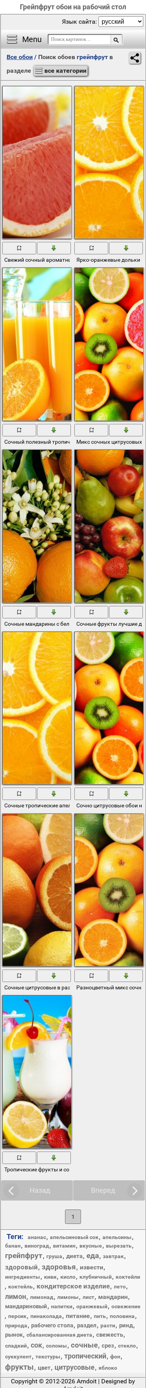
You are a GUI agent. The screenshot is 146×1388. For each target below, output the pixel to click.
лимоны (68, 1297)
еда (92, 1255)
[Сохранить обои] (54, 248)
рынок (14, 1334)
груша (54, 1256)
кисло (68, 1277)
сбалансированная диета (59, 1335)
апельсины (117, 1237)
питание (78, 1316)
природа (16, 1325)
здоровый (21, 1267)
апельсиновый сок (74, 1237)
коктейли (128, 1277)
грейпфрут (23, 1255)
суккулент (18, 1356)
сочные (84, 1345)
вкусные (90, 1246)
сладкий (16, 1345)
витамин (64, 1246)
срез (108, 1345)
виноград (37, 1246)
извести (91, 1267)
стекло (127, 1345)
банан (13, 1246)
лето (120, 1286)
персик (17, 1316)
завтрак (113, 1256)
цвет (44, 1367)
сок (36, 1345)
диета (74, 1256)
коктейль (20, 1286)
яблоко (108, 1368)
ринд (126, 1325)
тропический (85, 1356)
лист (88, 1297)
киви (50, 1277)
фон (115, 1356)
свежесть (109, 1334)
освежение (126, 1306)
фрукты (19, 1367)
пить (100, 1316)
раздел (87, 1325)
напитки (61, 1306)
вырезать (119, 1246)
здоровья (59, 1266)
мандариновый (26, 1306)
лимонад (41, 1297)
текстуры (47, 1356)
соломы (56, 1345)
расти (107, 1325)
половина (122, 1316)
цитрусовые (75, 1367)
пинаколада (46, 1316)
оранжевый (91, 1306)
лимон (15, 1296)
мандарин (113, 1296)
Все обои (20, 57)
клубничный (95, 1277)
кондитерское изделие (73, 1286)
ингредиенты (22, 1277)
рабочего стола (52, 1325)
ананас (37, 1237)
